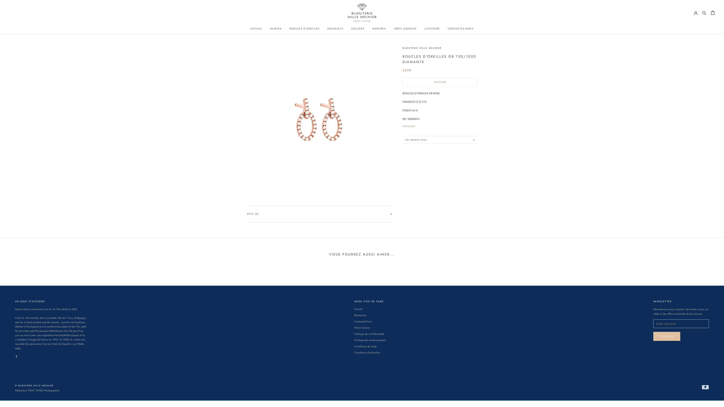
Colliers (357, 28)
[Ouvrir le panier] (713, 13)
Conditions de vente (365, 346)
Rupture (440, 82)
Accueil (256, 28)
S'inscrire (667, 336)
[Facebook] (419, 125)
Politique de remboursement (370, 340)
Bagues (276, 28)
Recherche (360, 315)
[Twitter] (424, 125)
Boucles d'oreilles (305, 28)
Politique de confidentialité (369, 334)
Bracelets (335, 28)
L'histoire (432, 28)
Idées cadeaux (405, 28)
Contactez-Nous (461, 28)
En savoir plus (416, 139)
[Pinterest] (429, 125)
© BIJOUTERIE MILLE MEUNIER (34, 385)
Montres (379, 28)
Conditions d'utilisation (367, 352)
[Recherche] (704, 13)
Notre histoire (362, 328)
